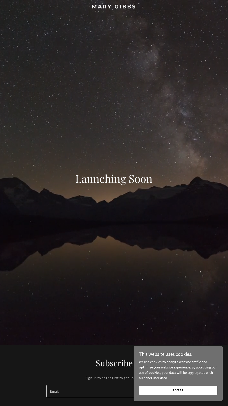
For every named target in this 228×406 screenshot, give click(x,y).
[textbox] (97, 391)
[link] (113, 7)
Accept (178, 390)
